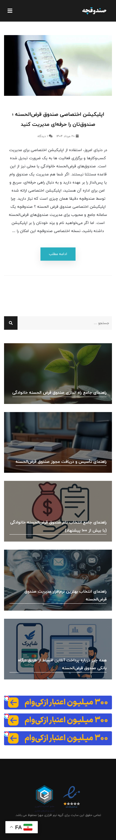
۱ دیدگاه (43, 136)
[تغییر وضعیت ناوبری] (10, 10)
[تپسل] (6, 698)
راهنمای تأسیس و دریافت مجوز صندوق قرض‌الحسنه (61, 461)
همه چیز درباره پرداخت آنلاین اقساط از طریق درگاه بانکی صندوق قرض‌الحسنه (62, 664)
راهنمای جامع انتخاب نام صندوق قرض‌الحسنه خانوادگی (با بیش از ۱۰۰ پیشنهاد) (58, 526)
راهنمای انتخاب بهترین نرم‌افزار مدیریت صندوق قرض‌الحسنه (66, 595)
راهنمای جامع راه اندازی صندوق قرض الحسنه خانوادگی (59, 392)
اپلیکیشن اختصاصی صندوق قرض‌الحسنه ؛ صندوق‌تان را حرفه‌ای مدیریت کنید (58, 119)
